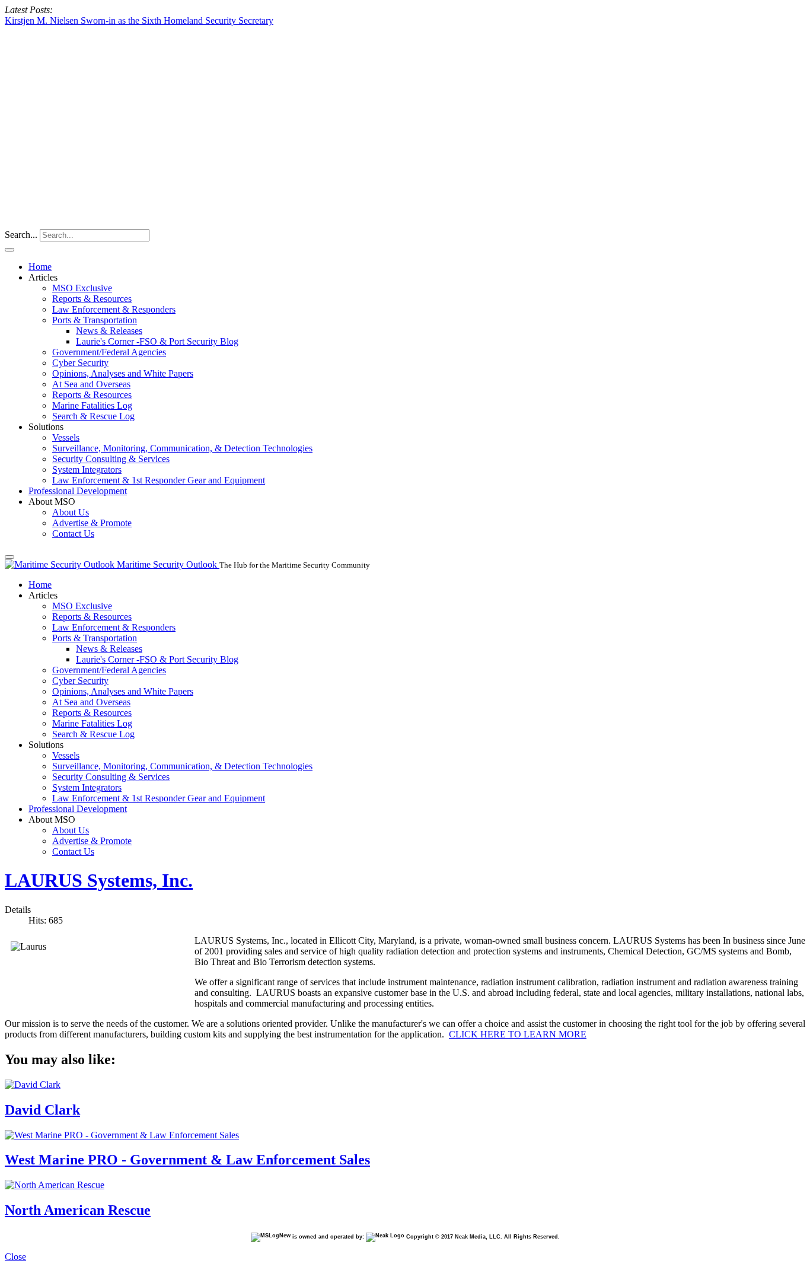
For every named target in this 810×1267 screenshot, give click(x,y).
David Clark (42, 1110)
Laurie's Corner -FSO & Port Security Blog (157, 341)
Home (40, 267)
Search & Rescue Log (93, 416)
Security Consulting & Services (111, 459)
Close (15, 1257)
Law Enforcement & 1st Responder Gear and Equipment (158, 480)
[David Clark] (32, 1085)
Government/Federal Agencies (109, 352)
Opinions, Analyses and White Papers (122, 373)
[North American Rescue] (54, 1185)
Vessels (65, 437)
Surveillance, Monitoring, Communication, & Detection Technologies (182, 448)
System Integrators (87, 469)
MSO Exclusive (82, 288)
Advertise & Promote (92, 523)
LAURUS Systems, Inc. (99, 880)
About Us (70, 512)
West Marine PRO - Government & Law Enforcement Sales (187, 1159)
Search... (21, 235)
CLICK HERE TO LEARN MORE (517, 1034)
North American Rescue (78, 1210)
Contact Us (73, 534)
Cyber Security (80, 363)
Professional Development (77, 491)
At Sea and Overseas (91, 384)
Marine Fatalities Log (92, 405)
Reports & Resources (92, 299)
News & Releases (109, 331)
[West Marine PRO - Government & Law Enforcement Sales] (122, 1135)
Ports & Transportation (94, 320)
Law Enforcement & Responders (114, 309)
